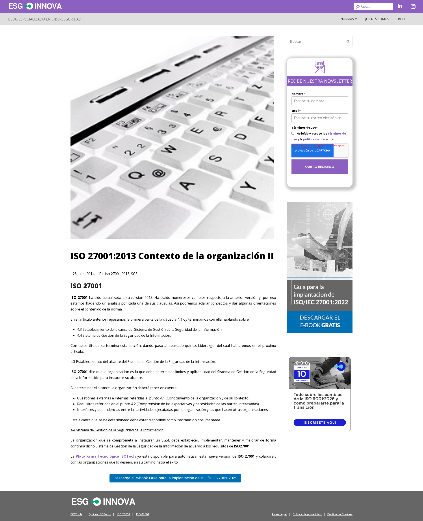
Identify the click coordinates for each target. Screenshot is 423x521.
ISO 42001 (142, 514)
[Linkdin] (400, 6)
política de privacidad (319, 139)
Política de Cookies (339, 514)
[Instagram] (413, 6)
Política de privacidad (307, 514)
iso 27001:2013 (117, 273)
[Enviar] (358, 6)
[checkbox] (319, 136)
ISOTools (76, 514)
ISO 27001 (86, 285)
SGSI (135, 273)
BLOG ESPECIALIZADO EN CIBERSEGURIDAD (44, 19)
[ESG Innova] (103, 501)
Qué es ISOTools (100, 514)
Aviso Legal (279, 514)
